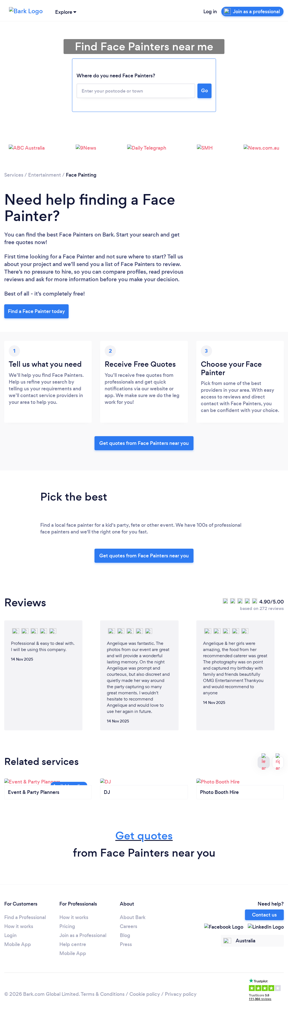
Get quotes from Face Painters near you (144, 443)
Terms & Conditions (103, 994)
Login (10, 935)
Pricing (67, 926)
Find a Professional (25, 917)
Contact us (264, 914)
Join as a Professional (82, 935)
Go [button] (204, 90)
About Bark (132, 917)
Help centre (72, 944)
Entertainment (44, 175)
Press (126, 944)
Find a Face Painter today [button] (36, 311)
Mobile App (17, 944)
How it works (18, 926)
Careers (128, 926)
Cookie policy (144, 994)
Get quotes (144, 835)
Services (13, 175)
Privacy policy (181, 994)
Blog (125, 935)
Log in (210, 11)
